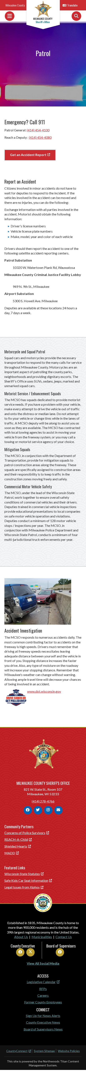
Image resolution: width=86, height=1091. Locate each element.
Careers (43, 995)
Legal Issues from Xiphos (22, 887)
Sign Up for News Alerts (43, 1016)
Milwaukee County (15, 5)
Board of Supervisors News (43, 1029)
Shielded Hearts (15, 846)
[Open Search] (76, 16)
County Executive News (43, 1022)
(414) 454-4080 (40, 137)
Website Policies (69, 1051)
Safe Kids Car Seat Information (26, 880)
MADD (9, 853)
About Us (21, 937)
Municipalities (42, 937)
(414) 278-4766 (43, 801)
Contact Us (64, 937)
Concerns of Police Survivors (24, 833)
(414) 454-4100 (38, 130)
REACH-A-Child (16, 839)
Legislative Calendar (41, 982)
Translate (72, 5)
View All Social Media (43, 963)
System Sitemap (44, 1051)
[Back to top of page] (77, 1081)
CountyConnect (17, 1051)
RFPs (43, 989)
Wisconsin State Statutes (22, 874)
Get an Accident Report (28, 155)
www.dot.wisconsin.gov (44, 691)
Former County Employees (43, 1002)
